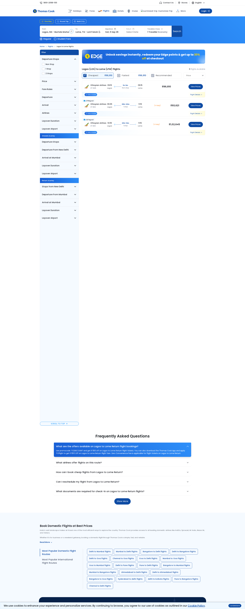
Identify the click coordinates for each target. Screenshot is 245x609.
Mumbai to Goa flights (173, 558)
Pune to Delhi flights (148, 565)
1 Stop (48, 69)
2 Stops (49, 73)
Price (44, 81)
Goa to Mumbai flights (99, 565)
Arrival (45, 105)
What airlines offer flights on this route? (79, 462)
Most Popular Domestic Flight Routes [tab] (59, 552)
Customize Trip (164, 11)
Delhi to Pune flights (125, 565)
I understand (235, 606)
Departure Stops (50, 59)
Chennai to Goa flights (123, 558)
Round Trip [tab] (64, 21)
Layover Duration (50, 120)
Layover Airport (50, 128)
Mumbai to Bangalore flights (102, 572)
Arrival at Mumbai (51, 157)
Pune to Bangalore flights (186, 579)
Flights (106, 11)
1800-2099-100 (50, 3)
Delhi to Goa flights (98, 558)
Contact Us (168, 3)
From (44, 29)
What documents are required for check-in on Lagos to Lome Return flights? (100, 491)
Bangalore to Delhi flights (155, 551)
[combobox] (55, 32)
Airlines (45, 113)
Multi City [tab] (81, 21)
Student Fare (64, 38)
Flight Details (195, 95)
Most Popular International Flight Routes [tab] (57, 561)
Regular (47, 38)
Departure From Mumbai (54, 194)
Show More (122, 501)
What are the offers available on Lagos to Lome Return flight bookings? (97, 446)
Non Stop (50, 64)
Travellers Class (153, 29)
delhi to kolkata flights (158, 579)
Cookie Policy (196, 605)
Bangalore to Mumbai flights (176, 565)
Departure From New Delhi (55, 149)
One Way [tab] (48, 21)
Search (177, 31)
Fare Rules (47, 89)
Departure (109, 29)
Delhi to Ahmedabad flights (165, 572)
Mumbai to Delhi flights (126, 551)
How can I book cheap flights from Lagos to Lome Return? (89, 472)
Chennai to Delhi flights (100, 586)
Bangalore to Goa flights (101, 579)
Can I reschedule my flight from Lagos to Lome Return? (87, 481)
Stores (184, 3)
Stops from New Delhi (53, 186)
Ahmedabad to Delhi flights (134, 572)
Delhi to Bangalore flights (184, 551)
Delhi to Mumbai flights (100, 551)
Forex (92, 11)
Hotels (121, 11)
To (76, 29)
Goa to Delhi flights (148, 558)
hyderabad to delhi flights (130, 579)
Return (128, 29)
